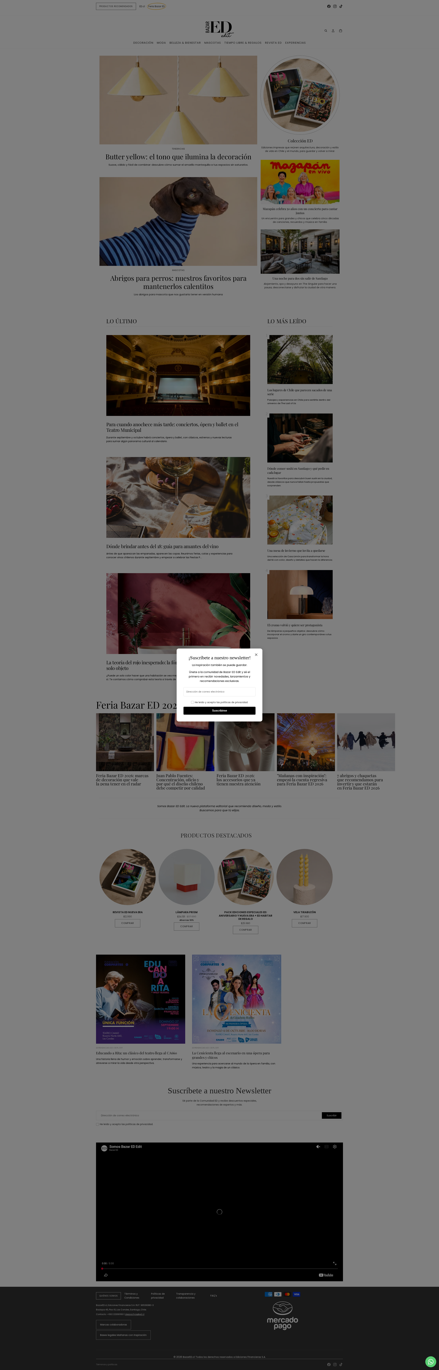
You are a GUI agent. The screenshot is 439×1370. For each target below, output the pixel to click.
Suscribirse (219, 710)
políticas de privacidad (234, 702)
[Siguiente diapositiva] (339, 751)
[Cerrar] (256, 654)
